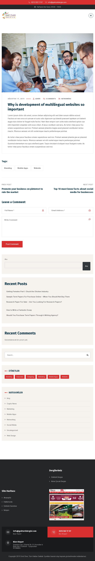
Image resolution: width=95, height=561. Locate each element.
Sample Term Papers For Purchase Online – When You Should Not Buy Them (38, 297)
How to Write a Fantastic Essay (19, 310)
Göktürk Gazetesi (10, 506)
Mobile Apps (22, 168)
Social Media (11, 425)
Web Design (11, 436)
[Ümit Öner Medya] (9, 15)
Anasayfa (7, 498)
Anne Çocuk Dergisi (58, 481)
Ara (6, 259)
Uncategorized (12, 430)
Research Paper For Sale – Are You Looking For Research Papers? (34, 302)
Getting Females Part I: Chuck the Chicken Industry (27, 291)
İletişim (6, 510)
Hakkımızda (8, 502)
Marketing (41, 377)
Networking (66, 99)
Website (37, 168)
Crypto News (12, 404)
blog (8, 398)
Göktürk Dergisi (57, 477)
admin (37, 99)
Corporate (19, 377)
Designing (30, 377)
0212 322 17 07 (65, 531)
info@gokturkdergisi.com (24, 531)
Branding (8, 168)
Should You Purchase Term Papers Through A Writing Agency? (32, 315)
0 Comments (51, 99)
